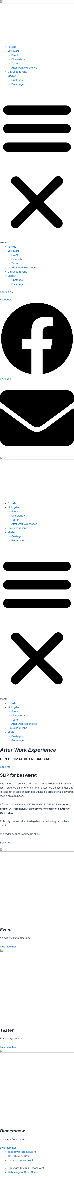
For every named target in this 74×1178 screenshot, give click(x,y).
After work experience (24, 67)
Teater (15, 63)
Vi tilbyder (13, 51)
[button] (37, 167)
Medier (11, 75)
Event (14, 55)
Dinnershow (18, 59)
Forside (12, 46)
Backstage (17, 84)
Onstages (17, 80)
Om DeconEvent (17, 71)
